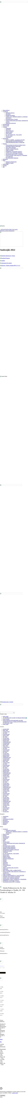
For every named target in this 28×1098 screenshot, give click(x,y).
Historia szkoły (9, 132)
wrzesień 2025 (6, 743)
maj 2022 (5, 792)
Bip (4, 167)
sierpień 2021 (6, 803)
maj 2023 (5, 778)
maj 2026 (5, 733)
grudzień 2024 (6, 754)
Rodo (4, 160)
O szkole (5, 127)
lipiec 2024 (5, 761)
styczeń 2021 (6, 811)
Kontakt (5, 165)
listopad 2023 (6, 771)
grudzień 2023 (6, 770)
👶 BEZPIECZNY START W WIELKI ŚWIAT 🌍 (15, 717)
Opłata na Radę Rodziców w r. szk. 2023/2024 (13, 875)
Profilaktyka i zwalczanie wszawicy (14, 151)
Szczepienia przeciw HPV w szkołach (14, 154)
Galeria (4, 817)
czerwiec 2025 (6, 747)
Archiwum (8, 137)
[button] (14, 220)
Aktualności (5, 816)
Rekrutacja (5, 159)
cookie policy (15, 1092)
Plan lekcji (8, 114)
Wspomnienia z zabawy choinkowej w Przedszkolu (14, 879)
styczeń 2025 (6, 753)
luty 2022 (5, 796)
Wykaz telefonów (10, 130)
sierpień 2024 (6, 760)
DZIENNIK (5, 164)
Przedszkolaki (6, 124)
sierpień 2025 (6, 744)
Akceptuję (3, 1095)
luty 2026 (5, 736)
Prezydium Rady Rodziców (12, 158)
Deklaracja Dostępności (11, 161)
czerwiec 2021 (6, 805)
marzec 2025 (6, 751)
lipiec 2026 (5, 730)
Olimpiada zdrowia (10, 112)
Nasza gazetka (6, 719)
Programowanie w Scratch (12, 119)
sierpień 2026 (6, 729)
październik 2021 (7, 801)
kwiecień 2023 (6, 779)
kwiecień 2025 (6, 749)
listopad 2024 (6, 756)
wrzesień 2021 (6, 802)
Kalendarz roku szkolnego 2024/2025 (11, 876)
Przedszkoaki (6, 821)
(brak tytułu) (5, 716)
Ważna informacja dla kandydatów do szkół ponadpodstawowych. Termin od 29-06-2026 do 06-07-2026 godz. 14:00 (15, 722)
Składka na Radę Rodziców (12, 148)
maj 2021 (5, 806)
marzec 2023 (6, 780)
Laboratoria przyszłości (8, 819)
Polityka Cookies (9, 163)
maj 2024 (5, 764)
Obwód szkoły (9, 136)
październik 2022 (7, 787)
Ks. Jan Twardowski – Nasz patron (14, 134)
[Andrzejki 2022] (11, 246)
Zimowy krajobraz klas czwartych (10, 867)
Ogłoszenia (8, 128)
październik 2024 (7, 757)
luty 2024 (5, 767)
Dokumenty (5, 138)
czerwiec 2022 (6, 791)
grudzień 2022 (6, 784)
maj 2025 (5, 748)
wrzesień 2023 (6, 774)
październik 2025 (7, 742)
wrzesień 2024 (6, 758)
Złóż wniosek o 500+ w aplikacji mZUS (12, 870)
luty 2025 (5, 752)
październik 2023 (7, 773)
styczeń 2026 (6, 738)
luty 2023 (5, 782)
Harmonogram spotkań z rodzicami (11, 849)
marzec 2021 (6, 809)
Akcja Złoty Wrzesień (11, 147)
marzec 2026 (6, 735)
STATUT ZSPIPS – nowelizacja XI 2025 (15, 139)
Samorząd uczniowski (11, 123)
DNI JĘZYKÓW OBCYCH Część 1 (9, 229)
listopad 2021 (6, 800)
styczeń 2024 (6, 769)
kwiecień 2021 (6, 807)
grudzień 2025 (6, 739)
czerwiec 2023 (6, 776)
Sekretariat (8, 129)
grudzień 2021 (6, 798)
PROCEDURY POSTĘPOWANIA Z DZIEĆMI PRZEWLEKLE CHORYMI (15, 142)
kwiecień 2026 (6, 734)
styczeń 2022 (6, 797)
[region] (14, 199)
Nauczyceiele (6, 125)
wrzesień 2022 (6, 788)
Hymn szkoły (9, 133)
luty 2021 (5, 810)
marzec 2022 (6, 794)
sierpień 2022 (6, 789)
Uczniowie (5, 111)
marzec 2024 (6, 766)
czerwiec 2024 (6, 762)
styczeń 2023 (6, 783)
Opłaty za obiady (9, 150)
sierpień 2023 (6, 775)
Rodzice (5, 143)
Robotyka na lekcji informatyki (7, 230)
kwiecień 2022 (6, 793)
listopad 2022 (6, 785)
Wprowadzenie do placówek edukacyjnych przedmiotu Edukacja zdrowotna (15, 145)
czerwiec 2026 (6, 731)
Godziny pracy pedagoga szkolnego (14, 152)
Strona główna (6, 110)
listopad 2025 (6, 740)
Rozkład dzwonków (10, 115)
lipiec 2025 (5, 745)
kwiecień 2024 (6, 765)
